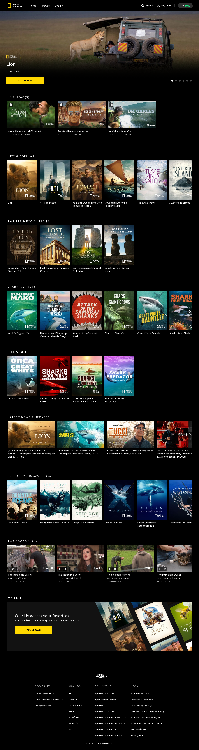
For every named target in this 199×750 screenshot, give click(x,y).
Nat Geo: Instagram (105, 699)
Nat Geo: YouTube (105, 711)
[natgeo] (15, 6)
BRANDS (74, 686)
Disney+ (72, 699)
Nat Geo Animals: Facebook (110, 717)
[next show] (193, 48)
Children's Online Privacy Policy (147, 711)
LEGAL (135, 686)
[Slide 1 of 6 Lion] (172, 81)
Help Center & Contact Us (49, 699)
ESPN (71, 711)
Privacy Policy (138, 735)
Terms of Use (138, 729)
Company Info (43, 705)
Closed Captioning (141, 705)
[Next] (190, 181)
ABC (70, 693)
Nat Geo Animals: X (105, 729)
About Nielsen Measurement (147, 723)
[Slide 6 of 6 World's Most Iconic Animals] (191, 81)
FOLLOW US (103, 686)
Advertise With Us (45, 693)
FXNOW (73, 723)
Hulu (70, 729)
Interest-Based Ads (142, 699)
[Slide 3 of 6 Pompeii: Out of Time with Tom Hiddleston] (180, 81)
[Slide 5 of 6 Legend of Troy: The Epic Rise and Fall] (187, 81)
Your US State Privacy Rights (146, 717)
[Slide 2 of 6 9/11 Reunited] (176, 81)
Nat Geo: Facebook (106, 693)
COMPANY (42, 686)
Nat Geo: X (101, 705)
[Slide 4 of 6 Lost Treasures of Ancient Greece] (183, 81)
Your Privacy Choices (142, 693)
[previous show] (5, 48)
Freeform (73, 717)
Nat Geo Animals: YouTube (110, 735)
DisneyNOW (75, 705)
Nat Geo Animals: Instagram (110, 723)
